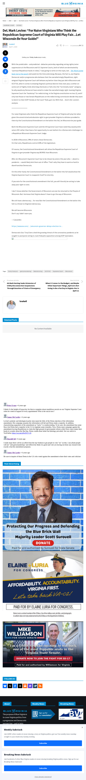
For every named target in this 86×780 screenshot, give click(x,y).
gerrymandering (25, 271)
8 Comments (75, 46)
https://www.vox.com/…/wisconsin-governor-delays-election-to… (37, 226)
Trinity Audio (34, 57)
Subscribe (43, 743)
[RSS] (40, 686)
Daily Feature (13, 271)
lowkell (12, 44)
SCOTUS (47, 271)
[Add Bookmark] (5, 81)
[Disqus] (43, 368)
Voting (19, 25)
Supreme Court (9, 25)
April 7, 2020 (13, 47)
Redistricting (38, 271)
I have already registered (43, 777)
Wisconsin (69, 271)
